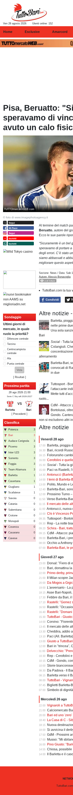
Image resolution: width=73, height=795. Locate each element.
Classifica (11, 422)
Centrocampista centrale (16, 351)
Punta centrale (15, 363)
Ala (9, 358)
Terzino (11, 344)
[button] (19, 370)
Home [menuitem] (7, 32)
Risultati (19, 377)
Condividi (52, 299)
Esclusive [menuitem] (32, 32)
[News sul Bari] (29, 12)
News (53, 272)
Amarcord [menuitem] (60, 32)
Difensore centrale (17, 338)
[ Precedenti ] (19, 413)
